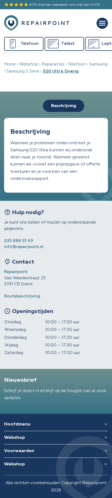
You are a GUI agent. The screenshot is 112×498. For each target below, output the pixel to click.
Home (10, 64)
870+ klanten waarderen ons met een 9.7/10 (52, 4)
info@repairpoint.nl (23, 247)
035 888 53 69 (18, 241)
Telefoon (77, 64)
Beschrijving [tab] (63, 106)
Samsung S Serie (23, 71)
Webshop (28, 64)
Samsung (98, 64)
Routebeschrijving (22, 296)
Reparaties (53, 64)
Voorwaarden (19, 451)
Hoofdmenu (17, 424)
